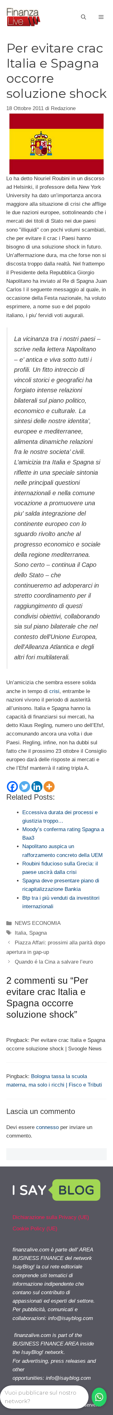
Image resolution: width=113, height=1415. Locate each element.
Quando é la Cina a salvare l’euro (54, 962)
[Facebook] (12, 786)
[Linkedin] (36, 786)
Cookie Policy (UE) (35, 1229)
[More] (49, 786)
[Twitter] (24, 786)
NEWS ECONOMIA (38, 923)
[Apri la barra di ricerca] (83, 17)
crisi (54, 691)
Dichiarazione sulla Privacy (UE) (51, 1217)
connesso (47, 1127)
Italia (20, 933)
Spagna (38, 933)
